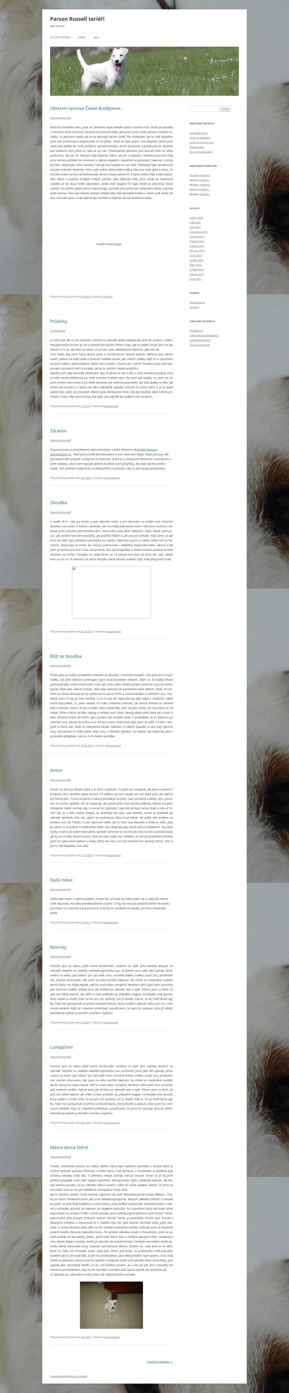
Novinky (58, 947)
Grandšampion (199, 133)
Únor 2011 (196, 279)
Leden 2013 (196, 260)
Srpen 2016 (196, 218)
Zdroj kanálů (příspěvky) (204, 335)
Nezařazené (110, 406)
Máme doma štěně (69, 1147)
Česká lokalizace (200, 345)
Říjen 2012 (196, 265)
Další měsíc (61, 880)
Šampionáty (197, 147)
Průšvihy (58, 321)
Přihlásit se (196, 331)
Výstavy (107, 296)
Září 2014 (195, 227)
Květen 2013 (197, 246)
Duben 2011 (197, 274)
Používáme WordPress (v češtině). (68, 1376)
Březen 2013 (197, 250)
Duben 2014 (197, 236)
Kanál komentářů (200, 340)
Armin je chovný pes (202, 142)
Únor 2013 (196, 255)
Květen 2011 (197, 269)
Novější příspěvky (160, 1362)
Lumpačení (61, 1047)
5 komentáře (57, 331)
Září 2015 (195, 222)
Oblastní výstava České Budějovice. (85, 108)
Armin (81, 37)
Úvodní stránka (60, 37)
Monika (194, 175)
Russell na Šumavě (201, 152)
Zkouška (58, 502)
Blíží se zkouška (66, 656)
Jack (96, 37)
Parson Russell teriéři (77, 18)
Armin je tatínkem (200, 137)
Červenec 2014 (198, 232)
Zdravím (58, 431)
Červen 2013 (197, 241)
